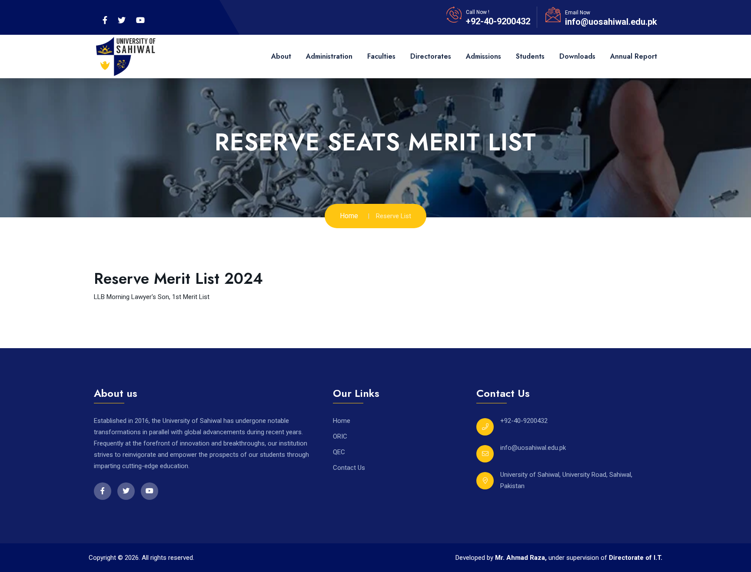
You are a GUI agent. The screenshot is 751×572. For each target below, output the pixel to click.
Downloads (577, 56)
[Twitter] (122, 20)
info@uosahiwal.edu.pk (611, 22)
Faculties (381, 56)
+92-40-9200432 (498, 21)
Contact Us (349, 468)
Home (349, 216)
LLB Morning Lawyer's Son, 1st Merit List (151, 297)
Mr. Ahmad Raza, (521, 558)
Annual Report (633, 56)
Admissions (483, 56)
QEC (339, 452)
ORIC (340, 436)
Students (530, 56)
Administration (329, 56)
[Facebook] (105, 20)
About (281, 56)
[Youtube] (140, 20)
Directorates (430, 56)
